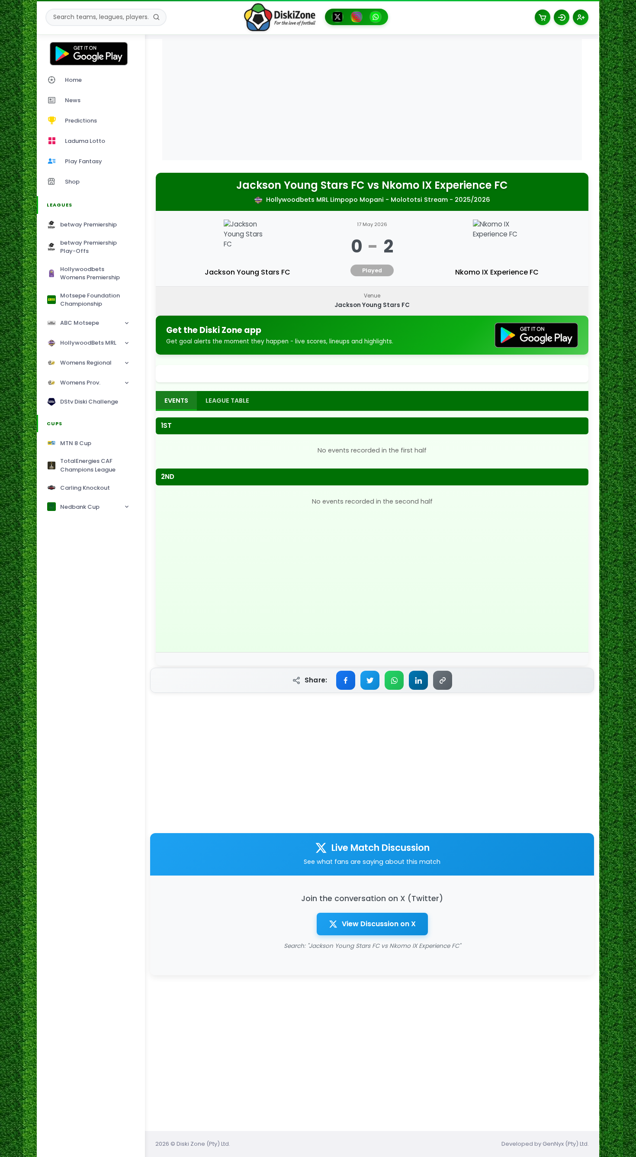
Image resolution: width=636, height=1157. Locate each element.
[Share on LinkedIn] (418, 680)
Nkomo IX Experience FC (445, 185)
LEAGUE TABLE (227, 400)
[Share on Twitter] (369, 680)
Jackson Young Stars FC (300, 185)
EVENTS (176, 400)
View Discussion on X (379, 924)
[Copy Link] (442, 680)
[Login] (561, 17)
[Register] (580, 17)
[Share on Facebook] (345, 680)
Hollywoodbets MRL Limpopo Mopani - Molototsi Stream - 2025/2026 (378, 199)
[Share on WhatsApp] (394, 680)
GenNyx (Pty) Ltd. (566, 1144)
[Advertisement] (372, 99)
